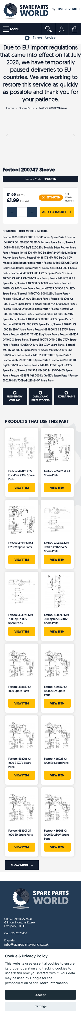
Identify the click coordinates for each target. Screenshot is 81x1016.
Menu (14, 29)
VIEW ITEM (21, 488)
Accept (40, 995)
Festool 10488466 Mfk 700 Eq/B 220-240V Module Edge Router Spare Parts (39, 247)
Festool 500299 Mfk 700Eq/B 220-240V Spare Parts (56, 619)
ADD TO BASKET (57, 212)
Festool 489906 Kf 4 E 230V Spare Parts (20, 545)
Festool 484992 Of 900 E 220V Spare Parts (36, 273)
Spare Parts (26, 108)
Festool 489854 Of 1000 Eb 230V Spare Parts (44, 319)
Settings (41, 1006)
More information (54, 983)
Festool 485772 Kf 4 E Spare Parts (57, 473)
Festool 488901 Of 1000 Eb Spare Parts (25, 308)
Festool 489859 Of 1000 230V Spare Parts (27, 324)
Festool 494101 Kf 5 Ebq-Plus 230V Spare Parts (21, 475)
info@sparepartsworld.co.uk (26, 944)
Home (10, 108)
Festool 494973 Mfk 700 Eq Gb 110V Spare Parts (39, 375)
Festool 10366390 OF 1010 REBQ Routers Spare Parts (33, 237)
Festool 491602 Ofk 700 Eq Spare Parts (25, 360)
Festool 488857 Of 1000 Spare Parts (54, 303)
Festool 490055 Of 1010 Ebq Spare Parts (34, 334)
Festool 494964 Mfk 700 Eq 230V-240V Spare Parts (56, 547)
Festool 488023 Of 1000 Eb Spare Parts (25, 298)
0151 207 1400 (68, 8)
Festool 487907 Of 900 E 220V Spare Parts (43, 293)
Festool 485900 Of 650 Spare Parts (38, 283)
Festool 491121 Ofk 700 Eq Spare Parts (47, 355)
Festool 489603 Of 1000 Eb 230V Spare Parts (56, 834)
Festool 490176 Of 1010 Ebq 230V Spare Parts (37, 344)
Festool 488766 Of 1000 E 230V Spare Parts (19, 762)
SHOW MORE (22, 865)
